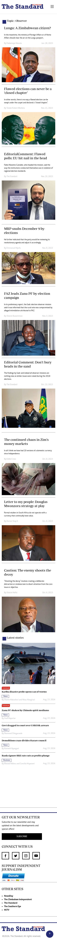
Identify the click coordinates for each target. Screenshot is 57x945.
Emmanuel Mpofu (14, 248)
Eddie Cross (11, 459)
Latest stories (15, 637)
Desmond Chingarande (13, 734)
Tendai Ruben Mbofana (16, 108)
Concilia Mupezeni (27, 764)
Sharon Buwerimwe (14, 316)
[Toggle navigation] (52, 6)
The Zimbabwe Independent (18, 899)
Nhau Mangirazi (28, 700)
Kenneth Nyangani (11, 749)
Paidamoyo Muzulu (14, 43)
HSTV (6, 910)
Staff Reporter (10, 718)
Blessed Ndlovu (10, 764)
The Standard (12, 177)
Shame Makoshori (11, 700)
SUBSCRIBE (22, 836)
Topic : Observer (17, 20)
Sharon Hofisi (12, 593)
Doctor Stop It (12, 521)
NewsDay (8, 896)
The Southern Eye (12, 906)
